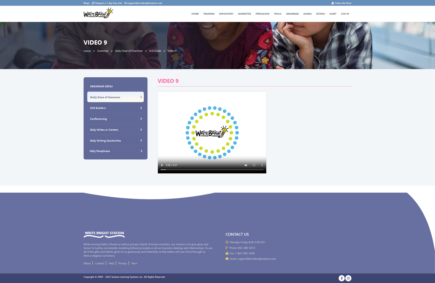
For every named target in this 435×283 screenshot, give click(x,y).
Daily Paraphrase (100, 150)
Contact (99, 263)
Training (209, 14)
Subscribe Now (343, 3)
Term (134, 263)
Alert (332, 14)
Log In (345, 14)
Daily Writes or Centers (104, 129)
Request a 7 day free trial (108, 3)
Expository (226, 14)
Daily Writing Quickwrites (105, 140)
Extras (320, 14)
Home (195, 14)
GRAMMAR (292, 14)
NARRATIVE (244, 14)
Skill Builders (98, 107)
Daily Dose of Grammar (105, 97)
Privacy (122, 263)
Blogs (86, 3)
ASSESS (307, 14)
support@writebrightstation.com (144, 3)
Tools (277, 14)
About (87, 263)
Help (111, 263)
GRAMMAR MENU (101, 86)
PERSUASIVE (262, 14)
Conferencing (98, 118)
